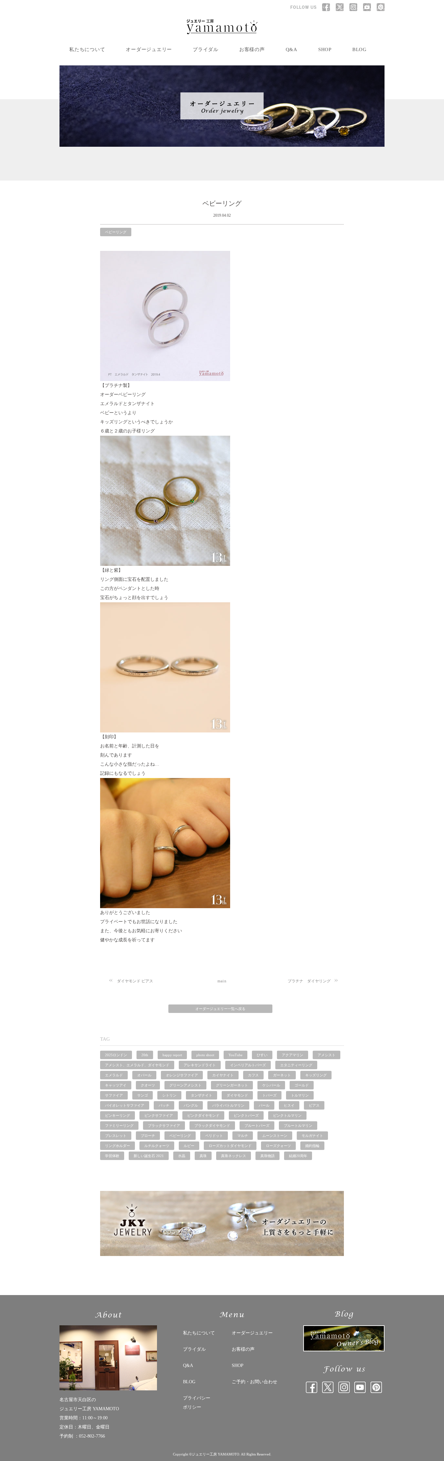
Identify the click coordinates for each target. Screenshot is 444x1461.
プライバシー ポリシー (196, 1403)
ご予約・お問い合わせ (254, 1381)
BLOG (359, 49)
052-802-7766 (92, 1436)
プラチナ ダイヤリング (309, 981)
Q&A (291, 49)
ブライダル (205, 49)
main (222, 981)
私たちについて (87, 49)
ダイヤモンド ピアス (135, 981)
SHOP (325, 49)
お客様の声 (252, 49)
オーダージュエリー (149, 49)
